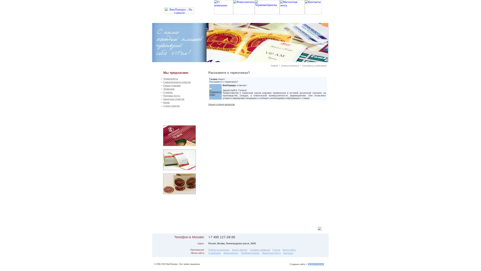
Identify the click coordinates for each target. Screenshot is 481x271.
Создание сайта (297, 264)
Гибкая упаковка (172, 85)
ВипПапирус (172, 264)
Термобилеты (170, 79)
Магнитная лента (271, 253)
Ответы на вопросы (290, 65)
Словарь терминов (260, 250)
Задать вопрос (239, 250)
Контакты (288, 253)
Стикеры (168, 92)
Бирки (166, 102)
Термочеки (169, 89)
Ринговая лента (171, 95)
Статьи (276, 250)
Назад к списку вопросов (221, 104)
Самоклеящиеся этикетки (177, 82)
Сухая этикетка (171, 106)
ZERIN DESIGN (316, 264)
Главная (274, 65)
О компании (214, 253)
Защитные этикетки (173, 99)
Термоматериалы (250, 253)
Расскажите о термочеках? (314, 65)
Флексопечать (230, 253)
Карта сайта (289, 250)
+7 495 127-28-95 (221, 237)
